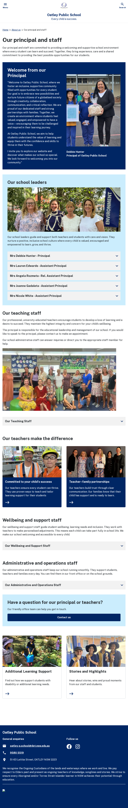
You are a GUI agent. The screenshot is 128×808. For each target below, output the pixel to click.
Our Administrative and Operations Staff (64, 585)
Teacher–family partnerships (89, 481)
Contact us (64, 617)
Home (5, 30)
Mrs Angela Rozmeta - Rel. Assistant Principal (64, 276)
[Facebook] (69, 748)
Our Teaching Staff (64, 421)
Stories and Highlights (87, 671)
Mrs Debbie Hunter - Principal (64, 256)
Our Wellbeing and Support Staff (64, 546)
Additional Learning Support (28, 671)
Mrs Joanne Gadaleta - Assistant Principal (64, 286)
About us (16, 30)
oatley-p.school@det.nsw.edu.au (30, 745)
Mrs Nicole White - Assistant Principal (64, 296)
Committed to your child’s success (28, 481)
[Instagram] (78, 748)
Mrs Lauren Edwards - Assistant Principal (64, 266)
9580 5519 (17, 752)
